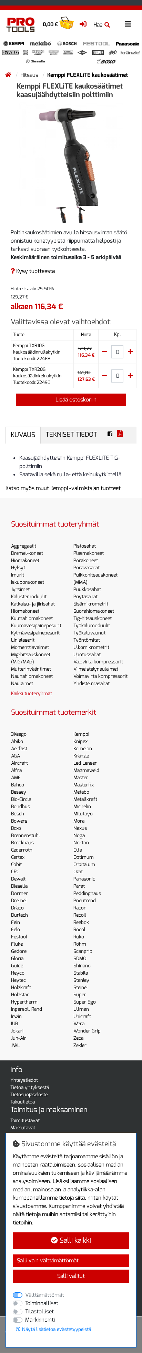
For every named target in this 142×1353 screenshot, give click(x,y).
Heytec (18, 980)
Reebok (81, 922)
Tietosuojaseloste (29, 1094)
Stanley (81, 980)
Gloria (17, 958)
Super (79, 994)
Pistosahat (84, 546)
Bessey (18, 792)
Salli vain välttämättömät (48, 1260)
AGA (15, 756)
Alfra (16, 770)
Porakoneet (85, 560)
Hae (97, 24)
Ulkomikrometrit (91, 647)
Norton (81, 843)
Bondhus (20, 806)
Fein (15, 922)
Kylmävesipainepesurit (35, 633)
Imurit (17, 575)
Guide (17, 966)
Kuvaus (23, 434)
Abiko (17, 741)
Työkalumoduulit (91, 625)
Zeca (78, 1038)
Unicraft (82, 1016)
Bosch (17, 814)
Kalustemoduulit (29, 596)
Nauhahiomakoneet (32, 676)
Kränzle (81, 756)
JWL (15, 1045)
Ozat (78, 871)
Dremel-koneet (27, 553)
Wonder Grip (87, 1031)
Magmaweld (86, 770)
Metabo (81, 792)
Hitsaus (30, 75)
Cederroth (21, 850)
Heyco (17, 973)
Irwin (16, 1016)
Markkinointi (40, 1319)
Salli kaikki (74, 1240)
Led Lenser (85, 763)
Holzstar (20, 994)
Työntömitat (86, 640)
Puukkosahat (87, 589)
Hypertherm (24, 1002)
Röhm (79, 944)
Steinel (80, 987)
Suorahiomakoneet (93, 611)
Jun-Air (18, 1038)
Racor (79, 908)
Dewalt (18, 879)
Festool (19, 937)
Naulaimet (22, 683)
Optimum (83, 857)
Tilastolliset (39, 1311)
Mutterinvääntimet (31, 669)
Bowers (19, 821)
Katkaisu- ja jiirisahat (33, 604)
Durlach (19, 915)
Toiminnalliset (41, 1303)
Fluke (17, 944)
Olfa (77, 850)
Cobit (16, 864)
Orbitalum (84, 864)
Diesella (19, 886)
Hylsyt (18, 567)
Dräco (17, 908)
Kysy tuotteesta (35, 271)
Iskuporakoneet (27, 582)
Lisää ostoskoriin (75, 399)
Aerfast (19, 748)
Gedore (19, 951)
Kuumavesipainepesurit (36, 625)
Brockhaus (22, 843)
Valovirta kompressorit (98, 662)
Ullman (81, 1009)
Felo (15, 929)
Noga (79, 835)
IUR (14, 1023)
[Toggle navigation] (128, 24)
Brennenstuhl (25, 835)
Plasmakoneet (88, 553)
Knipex (80, 741)
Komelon (82, 748)
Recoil (79, 915)
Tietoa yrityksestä (29, 1087)
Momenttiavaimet (30, 647)
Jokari (17, 1031)
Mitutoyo (83, 814)
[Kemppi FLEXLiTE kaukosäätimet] (71, 153)
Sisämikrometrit (90, 604)
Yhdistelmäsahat (91, 683)
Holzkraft (21, 987)
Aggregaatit (23, 546)
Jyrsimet (20, 589)
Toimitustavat (25, 1120)
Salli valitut (71, 1276)
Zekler (80, 1045)
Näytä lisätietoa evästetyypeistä (56, 1329)
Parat (79, 886)
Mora (78, 821)
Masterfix (83, 785)
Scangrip (82, 951)
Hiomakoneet (25, 560)
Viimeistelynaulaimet (95, 669)
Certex (17, 857)
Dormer (19, 893)
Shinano (82, 966)
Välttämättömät (44, 1295)
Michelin (82, 806)
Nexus (80, 828)
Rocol (79, 929)
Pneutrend (84, 900)
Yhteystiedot (24, 1080)
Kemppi (81, 734)
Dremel (19, 900)
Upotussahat (87, 654)
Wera (78, 1023)
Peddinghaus (87, 893)
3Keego (19, 734)
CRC (15, 871)
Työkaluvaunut (89, 633)
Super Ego (84, 1002)
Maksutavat (22, 1128)
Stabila (80, 973)
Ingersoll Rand (26, 1009)
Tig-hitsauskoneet (92, 618)
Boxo (16, 828)
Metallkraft (85, 799)
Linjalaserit (22, 640)
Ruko (78, 937)
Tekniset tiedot (71, 434)
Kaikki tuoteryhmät (31, 693)
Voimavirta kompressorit (100, 676)
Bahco (17, 785)
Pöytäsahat (85, 596)
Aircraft (19, 763)
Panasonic (84, 879)
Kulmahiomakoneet (32, 618)
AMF (16, 777)
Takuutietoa (22, 1102)
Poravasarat (86, 567)
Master (80, 777)
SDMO (79, 958)
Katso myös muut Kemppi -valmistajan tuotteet (63, 488)
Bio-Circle (21, 799)
